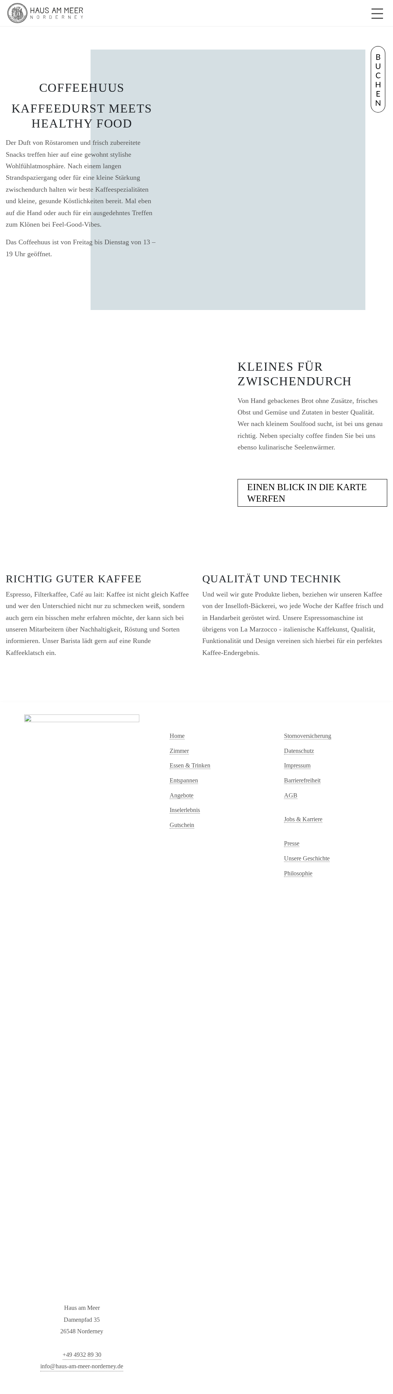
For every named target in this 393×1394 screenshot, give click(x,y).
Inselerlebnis (185, 810)
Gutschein (182, 825)
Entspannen (184, 780)
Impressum (297, 765)
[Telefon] (359, 14)
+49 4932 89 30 (82, 1354)
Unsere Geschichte (307, 858)
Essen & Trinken (190, 765)
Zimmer (179, 751)
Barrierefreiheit (302, 780)
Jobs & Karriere (303, 819)
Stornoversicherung (307, 736)
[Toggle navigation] (377, 13)
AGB (290, 795)
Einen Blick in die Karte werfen (307, 493)
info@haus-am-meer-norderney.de (81, 1366)
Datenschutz (299, 751)
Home (177, 736)
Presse (291, 843)
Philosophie (298, 873)
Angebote (181, 795)
